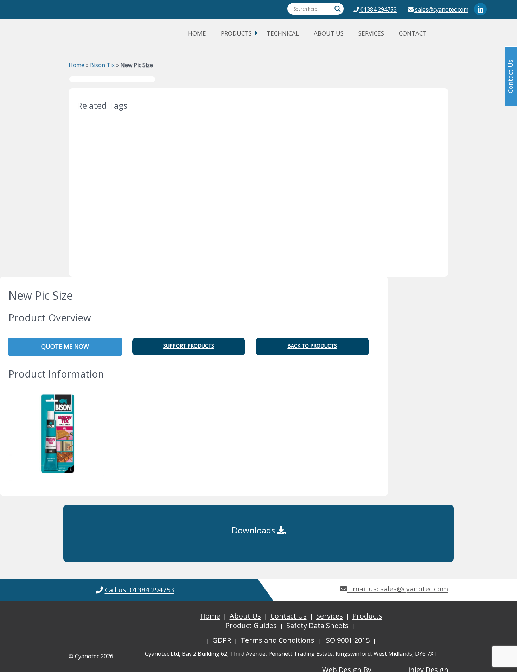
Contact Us (288, 616)
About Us (329, 33)
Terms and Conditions (277, 640)
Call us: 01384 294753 (139, 590)
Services (371, 33)
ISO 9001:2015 (347, 640)
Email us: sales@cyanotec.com (397, 589)
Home (197, 33)
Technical (283, 33)
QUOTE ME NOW (65, 346)
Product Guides (251, 625)
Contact (413, 33)
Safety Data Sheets (317, 625)
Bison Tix (102, 65)
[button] (188, 346)
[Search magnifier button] (338, 9)
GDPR (221, 640)
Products (236, 33)
